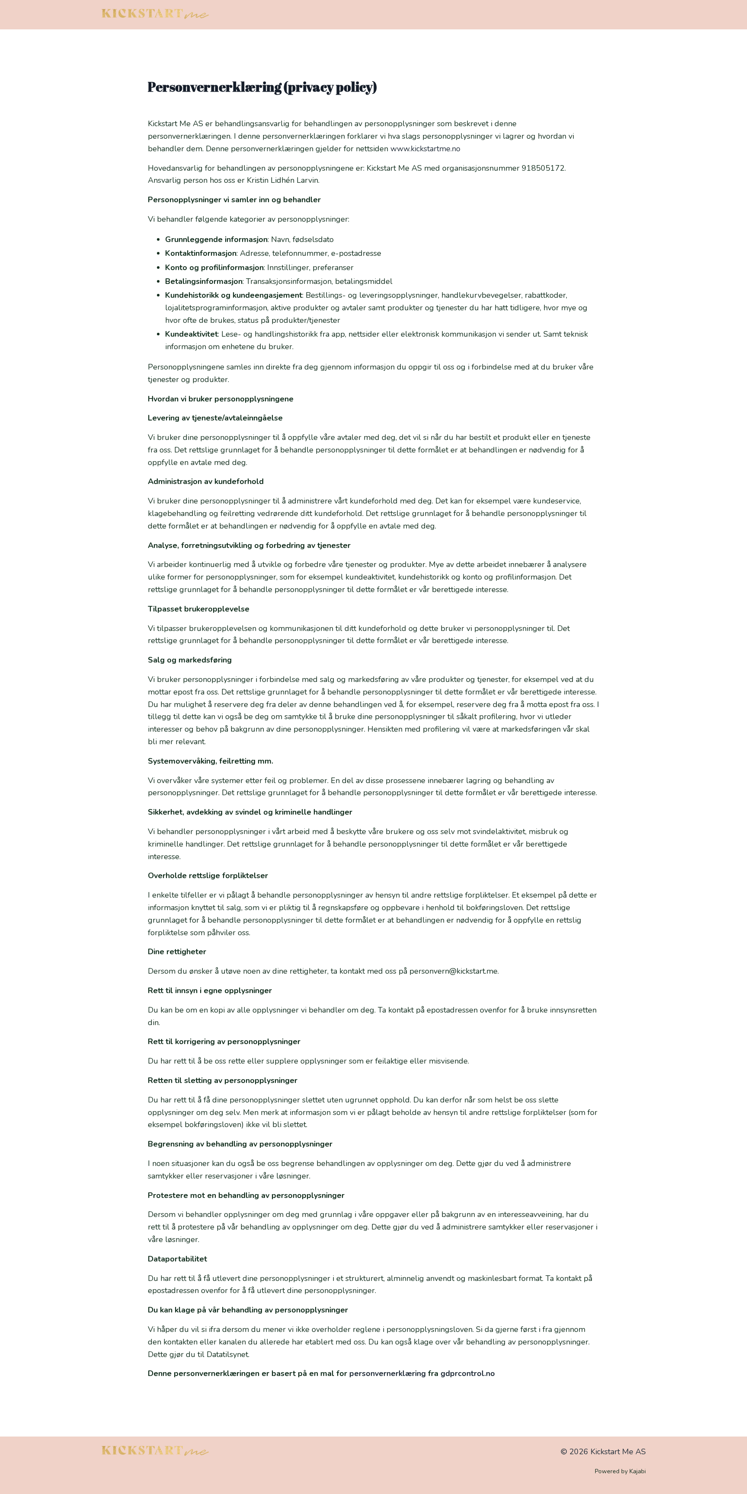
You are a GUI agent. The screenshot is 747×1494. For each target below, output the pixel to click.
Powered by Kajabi (620, 1471)
